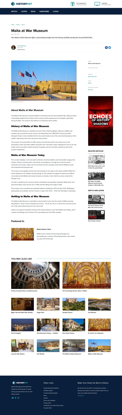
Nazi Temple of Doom (94, 221)
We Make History (48, 390)
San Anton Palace (68, 333)
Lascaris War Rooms (18, 354)
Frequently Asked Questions (51, 388)
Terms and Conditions (49, 400)
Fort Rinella (40, 354)
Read (33, 11)
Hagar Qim (40, 312)
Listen (24, 11)
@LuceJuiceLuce (21, 49)
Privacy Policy (47, 403)
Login (55, 11)
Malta (89, 83)
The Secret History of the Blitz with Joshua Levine (95, 206)
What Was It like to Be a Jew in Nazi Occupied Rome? (96, 167)
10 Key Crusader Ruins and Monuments (24, 291)
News (45, 395)
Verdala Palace (67, 312)
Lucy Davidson (21, 46)
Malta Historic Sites (44, 229)
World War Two (92, 76)
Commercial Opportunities (51, 393)
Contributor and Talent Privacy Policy (53, 405)
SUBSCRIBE (104, 3)
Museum (90, 90)
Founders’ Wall (47, 408)
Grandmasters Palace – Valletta (47, 333)
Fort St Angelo (16, 333)
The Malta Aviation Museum (71, 354)
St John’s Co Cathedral (95, 333)
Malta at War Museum (95, 354)
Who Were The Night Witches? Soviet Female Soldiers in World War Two (96, 183)
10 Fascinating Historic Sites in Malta (74, 291)
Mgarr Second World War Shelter (22, 312)
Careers (46, 398)
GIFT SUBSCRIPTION (81, 3)
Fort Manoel (92, 312)
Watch (14, 11)
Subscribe (44, 11)
